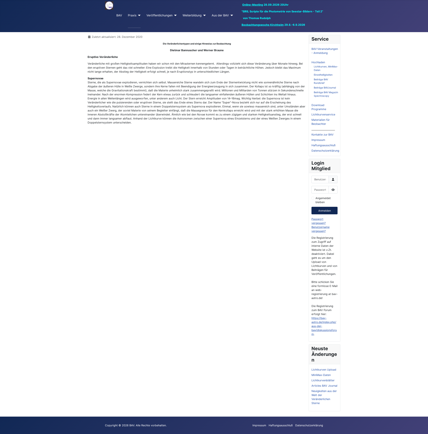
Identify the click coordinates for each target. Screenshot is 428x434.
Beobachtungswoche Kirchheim (263, 24)
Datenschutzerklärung (325, 150)
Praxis (132, 15)
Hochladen (318, 62)
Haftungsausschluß (323, 145)
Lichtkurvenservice (323, 114)
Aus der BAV (220, 15)
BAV (119, 15)
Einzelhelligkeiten (323, 74)
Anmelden (324, 210)
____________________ (323, 129)
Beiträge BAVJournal (325, 87)
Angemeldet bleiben (323, 200)
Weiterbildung (192, 15)
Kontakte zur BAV (322, 134)
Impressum (318, 140)
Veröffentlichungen (159, 15)
